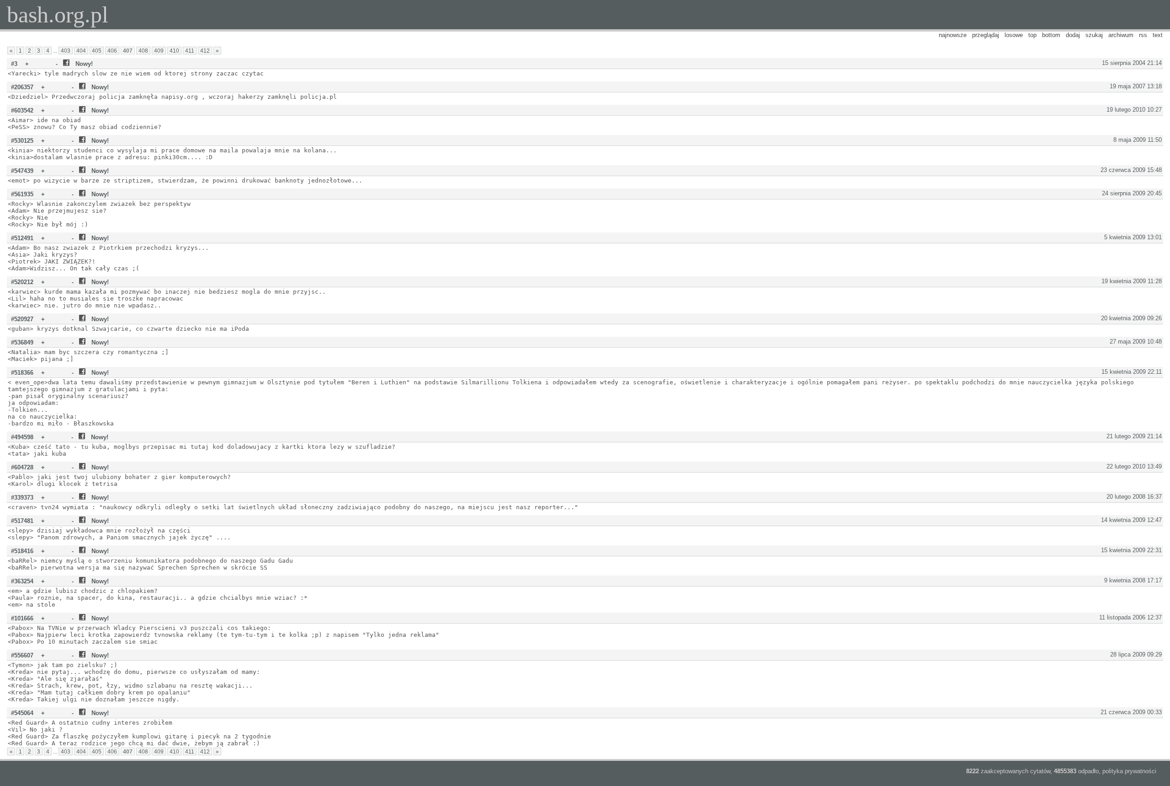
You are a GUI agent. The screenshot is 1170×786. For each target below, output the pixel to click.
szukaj (1094, 35)
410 (174, 51)
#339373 (22, 497)
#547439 (22, 170)
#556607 (22, 655)
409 (159, 51)
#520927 (22, 319)
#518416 (22, 551)
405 (96, 51)
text (1158, 35)
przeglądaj (985, 35)
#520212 (22, 282)
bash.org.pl (57, 14)
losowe (1014, 35)
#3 (14, 63)
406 (112, 51)
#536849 (22, 342)
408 (143, 51)
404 (81, 51)
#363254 (22, 581)
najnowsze (953, 35)
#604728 (22, 467)
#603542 (22, 110)
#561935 (22, 194)
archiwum (1120, 35)
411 (189, 51)
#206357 (22, 87)
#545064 (22, 713)
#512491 (22, 238)
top (1032, 35)
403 (65, 51)
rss (1143, 35)
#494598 (22, 437)
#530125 (22, 140)
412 (205, 51)
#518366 (22, 372)
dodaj (1073, 35)
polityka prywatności (1129, 771)
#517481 (22, 520)
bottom (1051, 35)
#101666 (22, 618)
